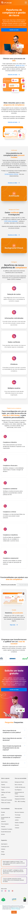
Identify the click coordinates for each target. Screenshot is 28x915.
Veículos (3, 826)
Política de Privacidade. (16, 909)
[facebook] (2, 891)
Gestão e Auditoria (19, 822)
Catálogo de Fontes (5, 792)
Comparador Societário (6, 829)
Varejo (2, 851)
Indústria (3, 849)
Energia (3, 854)
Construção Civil (5, 846)
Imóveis (3, 834)
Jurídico (17, 820)
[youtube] (13, 891)
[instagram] (6, 891)
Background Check (19, 782)
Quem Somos (4, 782)
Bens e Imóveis (18, 784)
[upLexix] (6, 2)
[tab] (8, 584)
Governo (17, 825)
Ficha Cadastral (4, 824)
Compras (17, 827)
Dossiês (3, 812)
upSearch (3, 821)
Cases (2, 789)
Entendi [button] (14, 912)
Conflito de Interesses (20, 787)
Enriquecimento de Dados (19, 793)
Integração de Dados (20, 798)
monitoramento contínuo (11, 174)
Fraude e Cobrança (19, 796)
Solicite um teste (14, 30)
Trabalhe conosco (5, 787)
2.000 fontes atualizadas (11, 221)
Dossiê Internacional (6, 831)
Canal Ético (3, 797)
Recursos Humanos (19, 812)
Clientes (3, 784)
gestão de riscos (20, 65)
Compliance (17, 817)
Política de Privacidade (6, 800)
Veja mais (12, 625)
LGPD (2, 794)
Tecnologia (17, 814)
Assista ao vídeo (12, 183)
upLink (2, 814)
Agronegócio (4, 844)
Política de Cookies (15, 907)
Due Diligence (18, 789)
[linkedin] (9, 891)
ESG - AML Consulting (20, 801)
